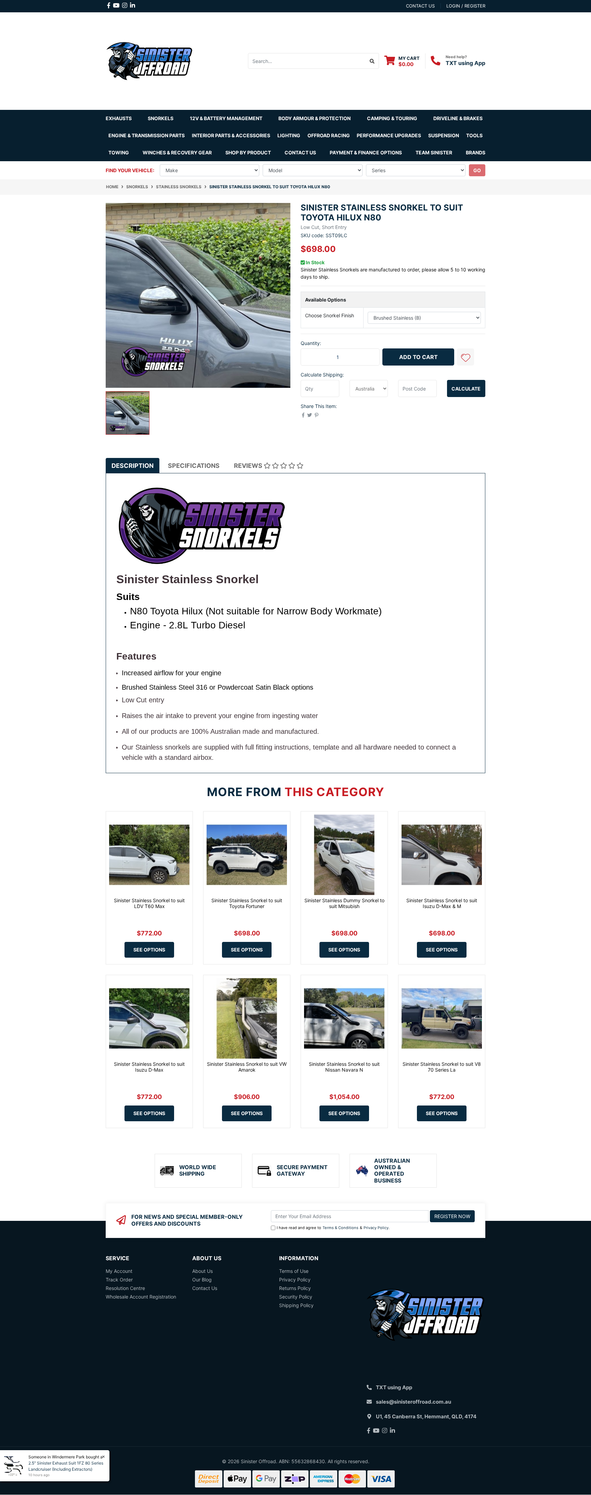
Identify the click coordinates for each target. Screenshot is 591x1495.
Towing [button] (118, 152)
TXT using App (465, 63)
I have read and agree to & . (333, 1227)
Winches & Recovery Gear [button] (177, 152)
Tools (474, 135)
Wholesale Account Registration (141, 1297)
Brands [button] (475, 152)
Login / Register (465, 6)
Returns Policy (295, 1288)
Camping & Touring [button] (392, 118)
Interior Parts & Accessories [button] (231, 135)
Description (132, 465)
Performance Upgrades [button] (389, 135)
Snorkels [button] (160, 118)
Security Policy (295, 1297)
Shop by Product (248, 152)
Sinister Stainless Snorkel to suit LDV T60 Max (149, 903)
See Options (149, 950)
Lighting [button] (288, 135)
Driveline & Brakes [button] (458, 118)
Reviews (249, 465)
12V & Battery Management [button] (226, 118)
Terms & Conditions (340, 1227)
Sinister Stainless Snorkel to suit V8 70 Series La (442, 1067)
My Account (119, 1271)
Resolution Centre (125, 1288)
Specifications (194, 465)
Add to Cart (418, 357)
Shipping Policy (296, 1305)
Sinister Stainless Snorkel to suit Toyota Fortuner (246, 903)
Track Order (119, 1279)
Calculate (466, 389)
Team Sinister (434, 152)
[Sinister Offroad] (149, 60)
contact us (420, 6)
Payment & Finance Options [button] (366, 152)
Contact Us (300, 152)
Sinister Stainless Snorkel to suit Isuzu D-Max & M (441, 903)
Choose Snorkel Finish (329, 315)
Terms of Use (293, 1271)
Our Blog (202, 1279)
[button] (465, 357)
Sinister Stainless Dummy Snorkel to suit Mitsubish (344, 903)
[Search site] (372, 61)
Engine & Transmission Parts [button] (146, 135)
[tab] (132, 465)
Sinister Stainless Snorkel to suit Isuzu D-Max (149, 1067)
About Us (202, 1271)
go (477, 170)
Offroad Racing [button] (328, 135)
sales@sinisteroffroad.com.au (413, 1401)
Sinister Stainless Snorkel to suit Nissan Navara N (344, 1067)
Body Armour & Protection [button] (314, 118)
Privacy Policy (376, 1227)
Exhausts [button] (119, 118)
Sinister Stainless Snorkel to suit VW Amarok (247, 1067)
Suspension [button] (443, 135)
